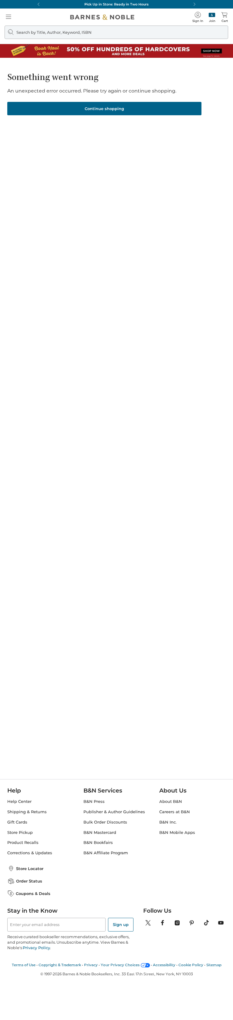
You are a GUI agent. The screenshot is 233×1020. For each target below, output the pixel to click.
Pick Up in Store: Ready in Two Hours (116, 4)
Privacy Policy (36, 947)
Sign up (121, 924)
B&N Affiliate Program (105, 853)
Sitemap (213, 965)
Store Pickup (20, 832)
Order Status (29, 881)
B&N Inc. (168, 822)
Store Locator (29, 868)
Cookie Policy (190, 965)
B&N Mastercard (99, 832)
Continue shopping (104, 108)
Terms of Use (23, 965)
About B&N (170, 801)
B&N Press (94, 801)
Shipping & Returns (27, 812)
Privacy (91, 965)
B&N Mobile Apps (177, 832)
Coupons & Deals (33, 893)
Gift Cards (17, 822)
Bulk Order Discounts (105, 822)
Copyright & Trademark (60, 965)
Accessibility (164, 965)
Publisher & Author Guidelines (114, 812)
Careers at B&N (174, 812)
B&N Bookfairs (98, 842)
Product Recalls (23, 842)
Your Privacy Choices (120, 965)
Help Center (19, 801)
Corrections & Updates (29, 853)
